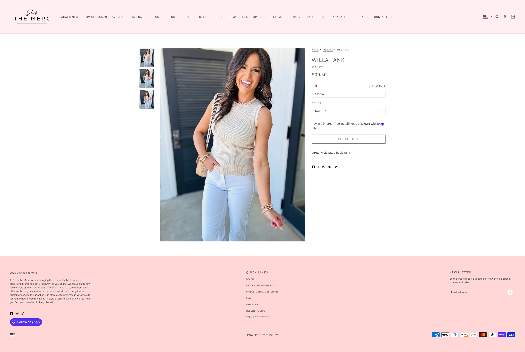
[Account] (505, 17)
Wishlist (317, 67)
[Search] (497, 17)
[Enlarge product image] (232, 144)
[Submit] (510, 292)
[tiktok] (23, 313)
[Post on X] (318, 166)
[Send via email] (329, 166)
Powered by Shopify (262, 335)
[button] (335, 166)
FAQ (248, 298)
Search (251, 279)
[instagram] (17, 313)
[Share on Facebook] (313, 166)
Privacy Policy (256, 304)
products (328, 49)
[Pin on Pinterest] (324, 166)
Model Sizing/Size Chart (262, 291)
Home (315, 49)
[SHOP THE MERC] (32, 17)
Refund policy (255, 311)
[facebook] (11, 313)
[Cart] (513, 17)
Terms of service (257, 317)
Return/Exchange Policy (262, 285)
